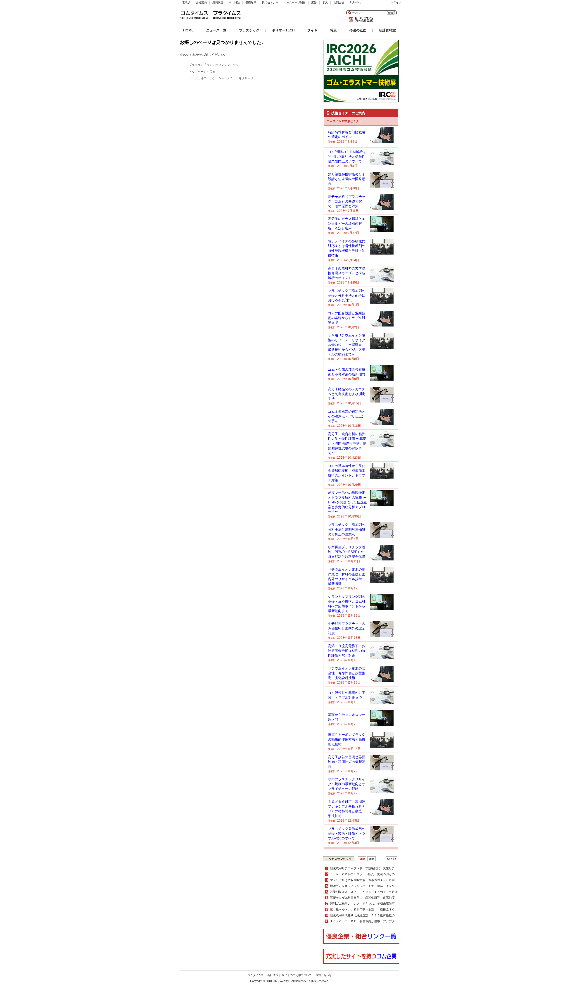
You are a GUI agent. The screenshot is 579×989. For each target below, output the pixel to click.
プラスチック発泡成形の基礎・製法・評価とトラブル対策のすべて (346, 833)
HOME (188, 30)
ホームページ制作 (295, 2)
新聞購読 (217, 2)
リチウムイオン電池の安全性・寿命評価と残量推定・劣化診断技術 (346, 673)
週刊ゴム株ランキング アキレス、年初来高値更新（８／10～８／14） (377, 903)
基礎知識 (250, 2)
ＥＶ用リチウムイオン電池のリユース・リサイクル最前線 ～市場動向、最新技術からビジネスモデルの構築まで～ (346, 344)
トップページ (197, 71)
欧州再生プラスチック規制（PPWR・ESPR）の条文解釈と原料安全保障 (346, 551)
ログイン (396, 2)
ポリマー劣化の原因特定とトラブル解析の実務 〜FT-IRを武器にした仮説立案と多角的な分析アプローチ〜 (347, 502)
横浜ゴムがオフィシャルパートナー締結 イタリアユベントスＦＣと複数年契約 (383, 886)
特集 (333, 30)
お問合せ (338, 2)
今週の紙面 (357, 30)
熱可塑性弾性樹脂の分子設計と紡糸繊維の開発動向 (346, 179)
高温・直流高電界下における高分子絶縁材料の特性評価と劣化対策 (346, 650)
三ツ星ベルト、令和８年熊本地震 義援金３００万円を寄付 (371, 909)
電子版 (186, 2)
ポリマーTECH (283, 30)
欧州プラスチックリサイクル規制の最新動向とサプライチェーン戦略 (346, 784)
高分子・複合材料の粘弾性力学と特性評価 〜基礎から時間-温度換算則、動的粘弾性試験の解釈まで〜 (347, 443)
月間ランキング (371, 859)
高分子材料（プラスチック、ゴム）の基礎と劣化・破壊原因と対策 (346, 201)
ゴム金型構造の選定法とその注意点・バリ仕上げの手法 (346, 416)
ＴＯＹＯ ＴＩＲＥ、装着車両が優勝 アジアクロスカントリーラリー (377, 921)
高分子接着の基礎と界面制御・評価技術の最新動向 (346, 761)
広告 (314, 2)
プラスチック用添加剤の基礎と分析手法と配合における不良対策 (346, 295)
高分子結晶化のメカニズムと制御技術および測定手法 (346, 393)
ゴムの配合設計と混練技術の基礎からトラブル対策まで (346, 317)
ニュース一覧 (216, 30)
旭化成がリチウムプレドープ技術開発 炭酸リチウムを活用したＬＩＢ (377, 868)
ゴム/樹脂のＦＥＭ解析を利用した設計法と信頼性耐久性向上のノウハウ (347, 156)
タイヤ (312, 30)
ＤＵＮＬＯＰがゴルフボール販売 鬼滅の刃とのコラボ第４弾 (371, 874)
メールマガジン (360, 19)
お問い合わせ (323, 975)
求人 (325, 2)
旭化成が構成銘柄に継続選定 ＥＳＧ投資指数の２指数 (366, 915)
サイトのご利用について (297, 975)
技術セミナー (270, 2)
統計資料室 (387, 30)
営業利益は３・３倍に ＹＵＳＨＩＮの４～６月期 (364, 892)
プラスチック (249, 30)
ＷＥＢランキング (391, 859)
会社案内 (201, 2)
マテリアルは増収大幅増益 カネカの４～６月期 (362, 880)
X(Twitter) (355, 2)
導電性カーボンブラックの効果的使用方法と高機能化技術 (346, 739)
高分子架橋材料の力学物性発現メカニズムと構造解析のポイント (346, 273)
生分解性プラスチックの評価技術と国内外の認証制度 (346, 628)
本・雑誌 (234, 2)
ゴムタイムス (255, 975)
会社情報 (272, 975)
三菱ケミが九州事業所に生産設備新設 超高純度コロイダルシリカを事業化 (380, 897)
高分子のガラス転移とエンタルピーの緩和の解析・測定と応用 (346, 223)
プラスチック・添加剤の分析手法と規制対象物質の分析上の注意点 (346, 529)
